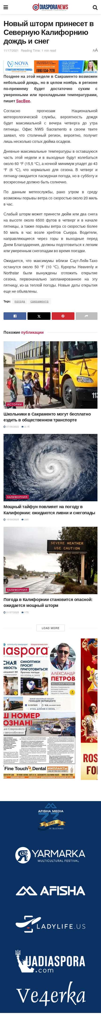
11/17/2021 (11, 50)
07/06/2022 (12, 426)
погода (20, 301)
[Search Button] (95, 7)
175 (26, 612)
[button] (50, 709)
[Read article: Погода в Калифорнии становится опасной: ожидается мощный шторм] (50, 560)
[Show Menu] (6, 7)
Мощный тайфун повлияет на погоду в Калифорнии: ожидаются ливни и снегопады (49, 509)
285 (26, 519)
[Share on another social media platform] (86, 316)
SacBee (23, 100)
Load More (50, 628)
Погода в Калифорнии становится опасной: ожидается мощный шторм (48, 602)
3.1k (27, 426)
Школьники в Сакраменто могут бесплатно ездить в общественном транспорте (47, 417)
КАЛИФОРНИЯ (17, 497)
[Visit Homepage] (50, 7)
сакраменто (40, 301)
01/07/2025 (12, 612)
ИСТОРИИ (14, 404)
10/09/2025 (12, 519)
